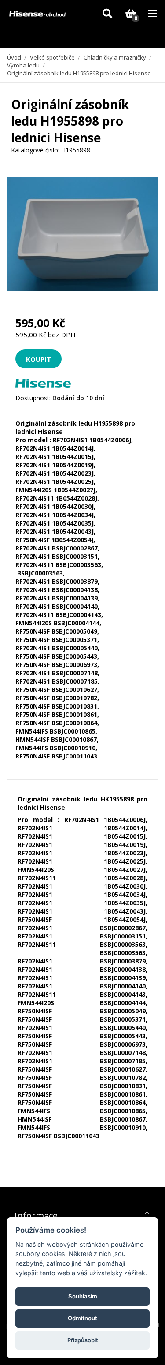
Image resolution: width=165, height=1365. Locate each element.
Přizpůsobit (82, 1340)
